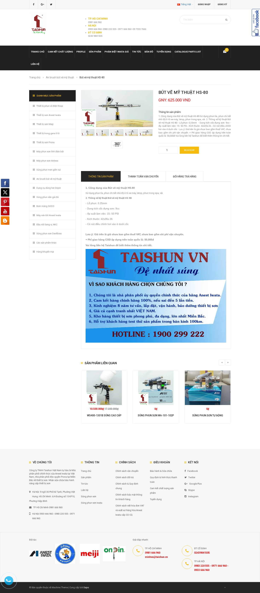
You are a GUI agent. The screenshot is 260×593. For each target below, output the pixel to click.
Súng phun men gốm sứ (48, 169)
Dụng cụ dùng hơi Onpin (48, 188)
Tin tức (136, 51)
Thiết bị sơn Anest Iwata (48, 115)
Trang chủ (86, 471)
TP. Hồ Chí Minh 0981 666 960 (47, 507)
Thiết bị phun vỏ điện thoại (49, 106)
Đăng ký (222, 4)
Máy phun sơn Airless (47, 160)
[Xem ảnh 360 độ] (117, 144)
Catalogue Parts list (188, 51)
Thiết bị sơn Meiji (44, 124)
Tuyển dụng (164, 51)
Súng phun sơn (88, 496)
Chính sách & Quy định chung (126, 486)
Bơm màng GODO (45, 206)
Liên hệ (35, 64)
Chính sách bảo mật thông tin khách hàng (128, 497)
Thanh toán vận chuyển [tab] (143, 176)
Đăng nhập (204, 4)
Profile (80, 51)
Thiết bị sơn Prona (45, 142)
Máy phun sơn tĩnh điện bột (50, 151)
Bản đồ (149, 51)
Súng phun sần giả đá (47, 197)
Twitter (191, 477)
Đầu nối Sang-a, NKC (46, 224)
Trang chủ (37, 51)
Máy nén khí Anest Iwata (48, 215)
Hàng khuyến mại (45, 251)
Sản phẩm (95, 51)
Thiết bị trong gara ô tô (48, 133)
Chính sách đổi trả (124, 477)
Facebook (192, 471)
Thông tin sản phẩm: (169, 112)
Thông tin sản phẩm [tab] (100, 176)
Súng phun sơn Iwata (91, 502)
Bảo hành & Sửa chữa (161, 471)
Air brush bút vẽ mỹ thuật (60, 77)
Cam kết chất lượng (60, 51)
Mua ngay (189, 150)
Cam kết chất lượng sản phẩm (162, 490)
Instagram (193, 496)
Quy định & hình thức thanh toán (163, 479)
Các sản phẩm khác (46, 242)
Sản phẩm (86, 477)
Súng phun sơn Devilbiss (49, 233)
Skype (191, 490)
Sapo (86, 587)
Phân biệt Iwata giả (117, 51)
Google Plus (195, 483)
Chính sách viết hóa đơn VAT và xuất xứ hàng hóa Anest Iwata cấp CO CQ (129, 510)
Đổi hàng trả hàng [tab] (184, 176)
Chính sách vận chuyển (126, 471)
